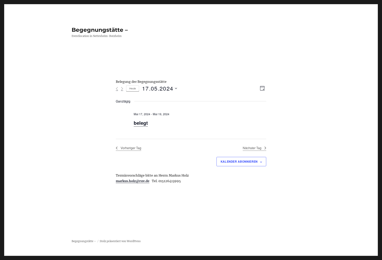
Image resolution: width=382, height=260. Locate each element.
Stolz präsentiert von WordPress (120, 241)
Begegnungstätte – (100, 29)
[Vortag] (117, 89)
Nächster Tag (252, 148)
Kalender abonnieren (239, 161)
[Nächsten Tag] (122, 89)
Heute (132, 88)
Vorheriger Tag (131, 148)
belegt (141, 122)
